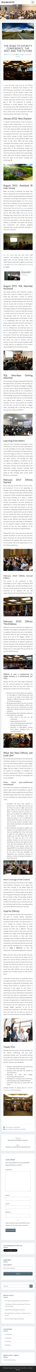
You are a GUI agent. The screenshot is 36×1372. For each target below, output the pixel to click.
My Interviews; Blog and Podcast (14, 1319)
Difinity (16, 488)
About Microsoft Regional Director (15, 1310)
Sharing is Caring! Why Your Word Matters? (17, 1301)
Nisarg (18, 1370)
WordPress (24, 1368)
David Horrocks (26, 264)
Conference (16, 1127)
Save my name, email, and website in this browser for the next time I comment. (18, 1224)
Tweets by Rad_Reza (9, 1360)
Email (8, 1204)
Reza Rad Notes (7, 2)
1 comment (28, 54)
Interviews (8, 1341)
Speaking (7, 1345)
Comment (9, 1169)
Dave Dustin (25, 201)
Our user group (8, 255)
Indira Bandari (14, 264)
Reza (19, 54)
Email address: (7, 1265)
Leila (23, 124)
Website (8, 1212)
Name (8, 1195)
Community (8, 1127)
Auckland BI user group (21, 208)
